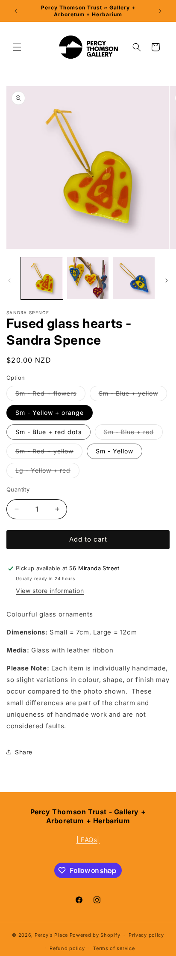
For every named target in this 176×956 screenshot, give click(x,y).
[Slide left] (9, 280)
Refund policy (67, 948)
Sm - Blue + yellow (133, 395)
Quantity (17, 489)
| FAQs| (88, 840)
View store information (50, 590)
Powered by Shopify (95, 935)
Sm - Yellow (114, 451)
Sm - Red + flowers (50, 395)
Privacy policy (146, 935)
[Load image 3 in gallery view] (134, 278)
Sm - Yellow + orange (49, 412)
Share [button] (23, 752)
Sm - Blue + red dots (48, 431)
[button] (17, 47)
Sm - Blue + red (133, 434)
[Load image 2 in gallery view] (88, 278)
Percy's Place (51, 935)
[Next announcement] (160, 11)
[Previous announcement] (15, 11)
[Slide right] (166, 280)
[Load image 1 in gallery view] (42, 278)
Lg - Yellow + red (47, 472)
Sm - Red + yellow (48, 453)
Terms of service (114, 948)
